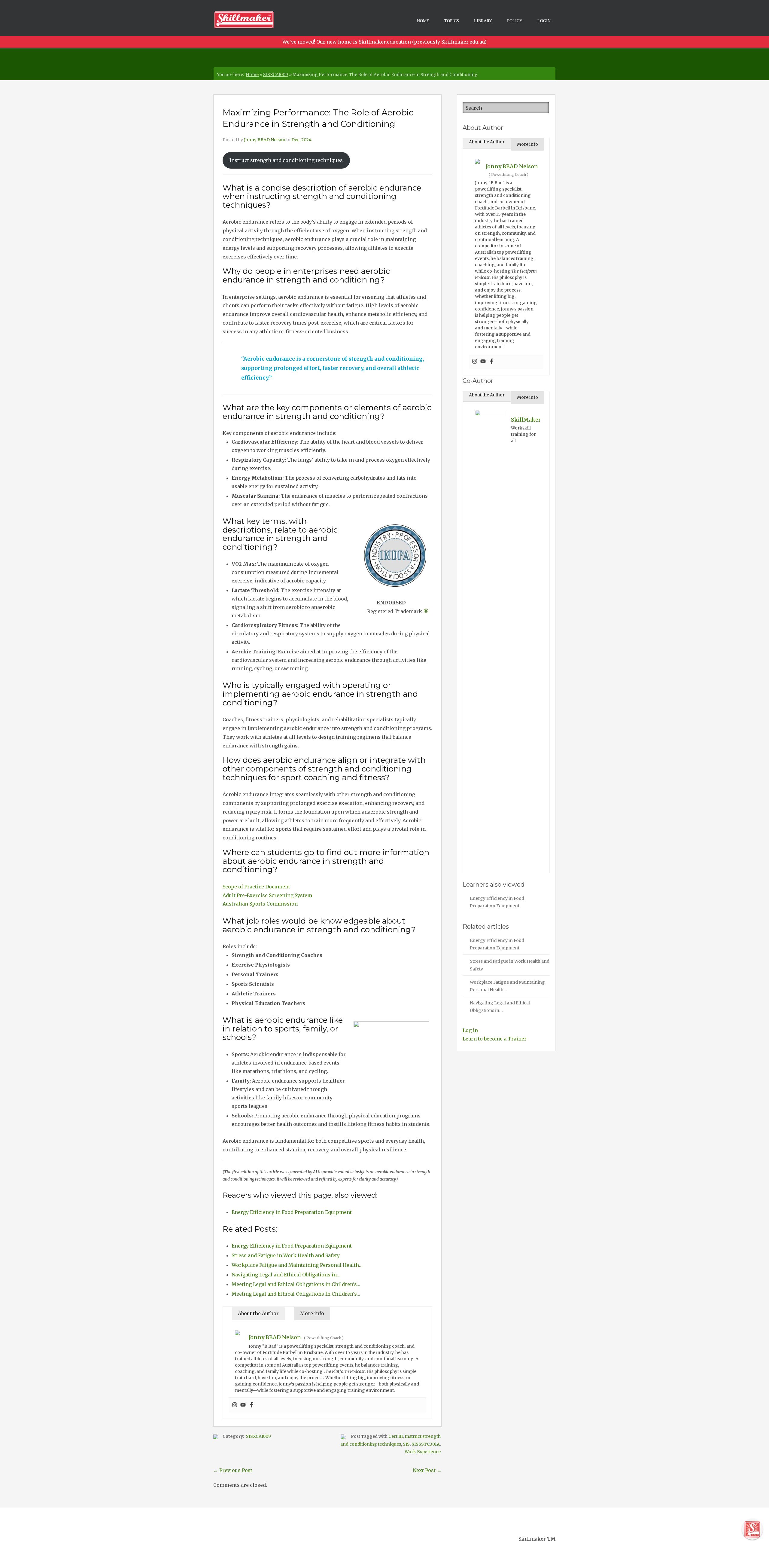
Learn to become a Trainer (495, 1039)
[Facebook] (251, 1405)
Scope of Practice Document (256, 887)
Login (544, 21)
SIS (406, 1444)
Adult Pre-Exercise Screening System (267, 895)
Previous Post (232, 1470)
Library (483, 21)
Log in (470, 1030)
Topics (451, 21)
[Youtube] (243, 1405)
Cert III (395, 1436)
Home (423, 21)
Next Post (427, 1470)
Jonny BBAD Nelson (264, 139)
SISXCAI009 (275, 74)
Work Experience (423, 1451)
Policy (514, 21)
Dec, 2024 (301, 139)
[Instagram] (234, 1405)
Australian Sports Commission (260, 904)
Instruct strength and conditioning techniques (286, 160)
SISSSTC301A (426, 1444)
